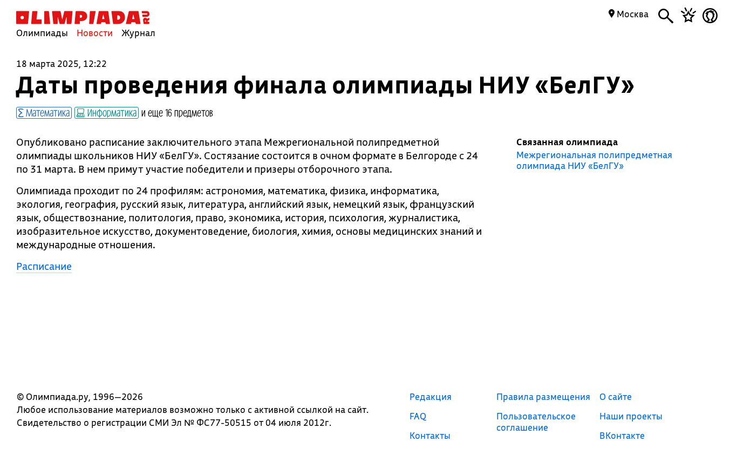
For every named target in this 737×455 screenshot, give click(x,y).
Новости (95, 32)
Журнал (138, 32)
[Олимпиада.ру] (82, 17)
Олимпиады (42, 32)
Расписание (44, 266)
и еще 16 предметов (177, 112)
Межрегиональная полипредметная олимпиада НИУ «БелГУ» (594, 160)
